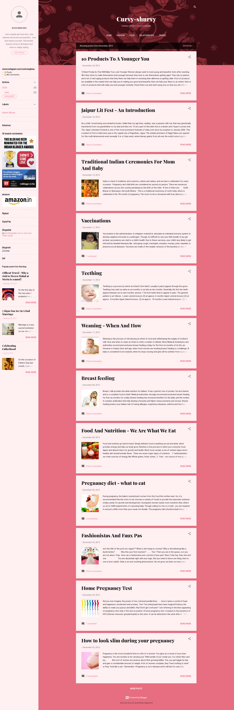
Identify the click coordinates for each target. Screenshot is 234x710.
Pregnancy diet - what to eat (113, 483)
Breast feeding (98, 378)
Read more (185, 93)
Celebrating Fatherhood (9, 347)
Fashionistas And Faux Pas (111, 535)
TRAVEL (162, 35)
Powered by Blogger (138, 697)
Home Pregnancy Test (106, 588)
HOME (109, 35)
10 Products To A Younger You (115, 58)
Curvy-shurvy (136, 19)
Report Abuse (8, 112)
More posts (136, 688)
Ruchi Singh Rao (19, 28)
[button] (189, 57)
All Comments (12, 74)
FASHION (121, 35)
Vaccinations (96, 220)
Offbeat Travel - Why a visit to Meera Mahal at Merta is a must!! (15, 276)
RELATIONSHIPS (146, 35)
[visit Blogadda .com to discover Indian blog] (19, 235)
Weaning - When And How (111, 325)
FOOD (132, 35)
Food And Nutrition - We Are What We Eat (128, 430)
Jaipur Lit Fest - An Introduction (118, 110)
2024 (4, 87)
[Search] (194, 7)
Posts (9, 72)
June (6, 92)
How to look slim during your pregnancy (128, 640)
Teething (91, 273)
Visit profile (19, 53)
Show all (188, 46)
